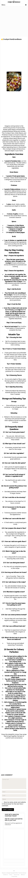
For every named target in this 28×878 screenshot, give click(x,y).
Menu (3, 5)
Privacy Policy (14, 876)
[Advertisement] (14, 22)
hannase (24, 872)
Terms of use (16, 874)
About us (23, 874)
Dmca (11, 874)
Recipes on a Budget (6, 872)
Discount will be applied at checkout (13, 823)
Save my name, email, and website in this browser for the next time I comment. (14, 803)
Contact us (5, 874)
